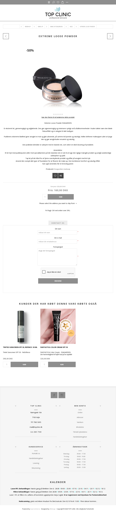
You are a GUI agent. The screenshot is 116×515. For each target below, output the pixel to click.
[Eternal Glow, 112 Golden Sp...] (6, 36)
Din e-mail (58, 238)
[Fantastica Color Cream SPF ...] (110, 36)
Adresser (80, 417)
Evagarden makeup (62, 169)
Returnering (36, 468)
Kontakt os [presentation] (58, 223)
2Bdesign (53, 509)
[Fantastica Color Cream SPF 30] (58, 326)
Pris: (50, 190)
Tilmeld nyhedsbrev (80, 432)
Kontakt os (36, 453)
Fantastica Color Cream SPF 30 (54, 347)
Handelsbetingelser (80, 437)
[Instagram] (61, 395)
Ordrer (80, 412)
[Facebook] (54, 395)
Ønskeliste (58, 2)
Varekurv (80, 422)
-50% (30, 50)
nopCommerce (35, 509)
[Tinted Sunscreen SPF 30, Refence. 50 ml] (20, 326)
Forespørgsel (58, 247)
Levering (36, 463)
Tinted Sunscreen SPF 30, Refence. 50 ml (20, 347)
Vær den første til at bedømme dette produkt (58, 117)
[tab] (57, 223)
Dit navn (58, 229)
